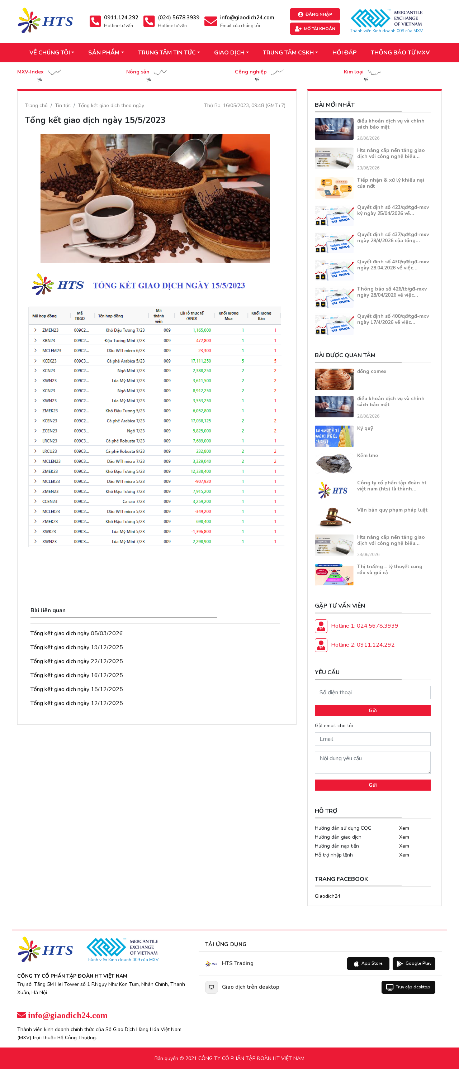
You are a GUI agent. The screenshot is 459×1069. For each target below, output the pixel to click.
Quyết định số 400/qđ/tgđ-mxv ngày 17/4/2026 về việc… (393, 319)
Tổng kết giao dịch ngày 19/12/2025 (76, 647)
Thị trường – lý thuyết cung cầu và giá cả (389, 569)
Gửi (373, 710)
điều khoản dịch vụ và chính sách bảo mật (391, 124)
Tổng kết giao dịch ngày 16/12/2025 (76, 675)
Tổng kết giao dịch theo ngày (111, 105)
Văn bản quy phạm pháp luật (392, 510)
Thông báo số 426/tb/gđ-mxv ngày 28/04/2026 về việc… (392, 292)
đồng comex (372, 371)
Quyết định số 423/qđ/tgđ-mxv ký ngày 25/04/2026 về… (393, 210)
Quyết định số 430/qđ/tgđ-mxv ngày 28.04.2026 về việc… (393, 264)
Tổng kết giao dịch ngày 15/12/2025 (76, 689)
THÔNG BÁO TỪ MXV (400, 53)
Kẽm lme (367, 455)
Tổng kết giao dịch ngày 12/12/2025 (76, 703)
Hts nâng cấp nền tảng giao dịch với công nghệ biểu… (391, 153)
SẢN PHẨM (103, 53)
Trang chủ (36, 105)
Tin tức (63, 105)
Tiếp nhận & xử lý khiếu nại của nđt (390, 183)
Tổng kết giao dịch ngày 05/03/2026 (76, 633)
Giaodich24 (327, 896)
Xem (404, 828)
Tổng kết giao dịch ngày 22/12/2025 (76, 661)
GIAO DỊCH (229, 53)
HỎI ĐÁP (344, 53)
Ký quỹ (365, 428)
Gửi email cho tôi (334, 725)
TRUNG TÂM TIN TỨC (167, 53)
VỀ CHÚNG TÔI (49, 53)
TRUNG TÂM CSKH (288, 53)
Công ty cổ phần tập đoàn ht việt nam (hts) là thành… (391, 485)
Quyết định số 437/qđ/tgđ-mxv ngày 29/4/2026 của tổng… (393, 237)
